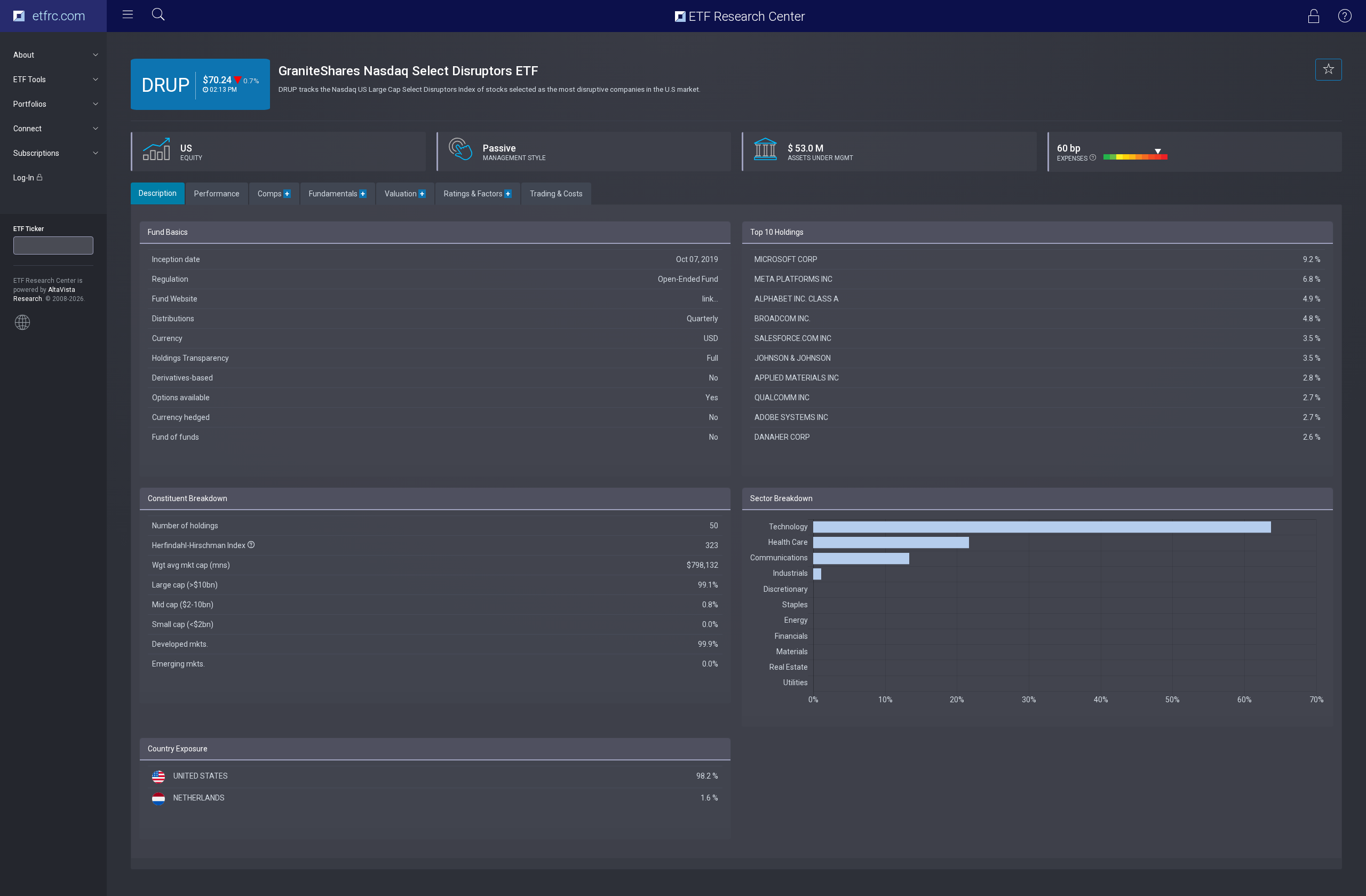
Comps (274, 193)
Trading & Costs (556, 193)
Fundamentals (338, 193)
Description (158, 193)
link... (710, 299)
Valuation (405, 193)
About (23, 55)
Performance (217, 193)
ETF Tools (29, 79)
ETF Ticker (28, 229)
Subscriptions (36, 153)
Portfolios (29, 104)
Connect (27, 128)
